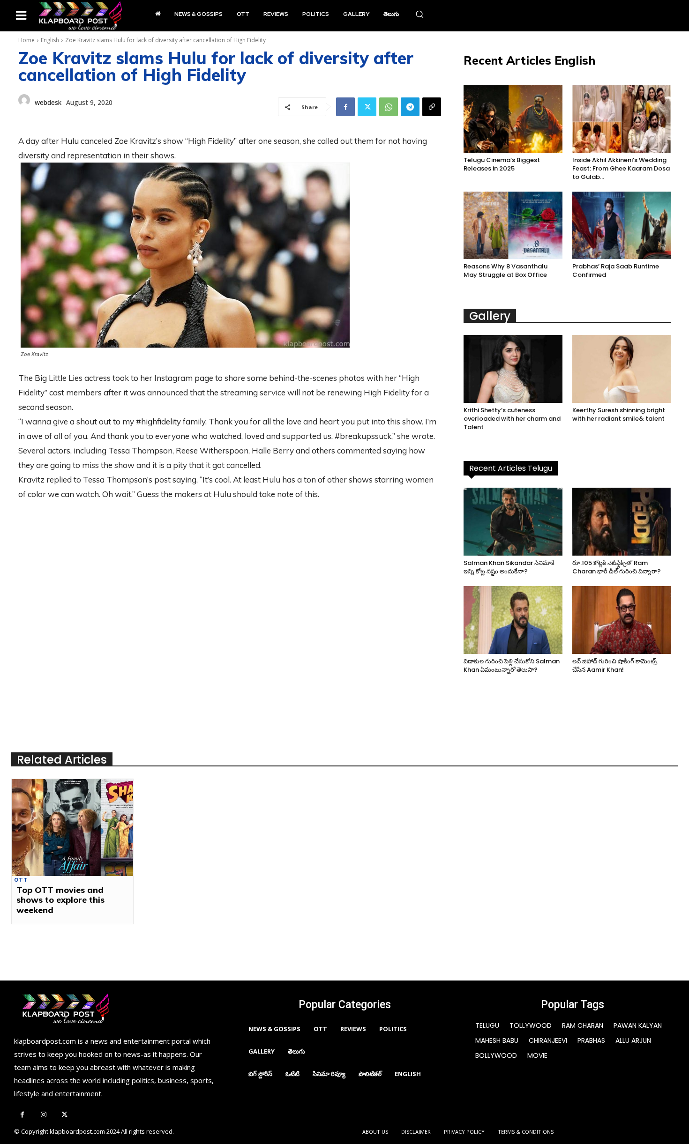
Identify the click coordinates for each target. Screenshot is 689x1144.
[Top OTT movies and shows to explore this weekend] (72, 827)
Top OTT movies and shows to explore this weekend (60, 899)
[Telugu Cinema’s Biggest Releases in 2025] (513, 119)
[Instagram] (43, 1115)
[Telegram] (410, 106)
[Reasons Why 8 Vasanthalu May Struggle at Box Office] (513, 226)
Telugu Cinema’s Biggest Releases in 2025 (502, 164)
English (50, 40)
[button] (419, 14)
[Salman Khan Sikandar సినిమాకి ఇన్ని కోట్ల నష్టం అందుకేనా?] (513, 522)
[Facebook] (345, 106)
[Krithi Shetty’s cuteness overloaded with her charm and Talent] (513, 369)
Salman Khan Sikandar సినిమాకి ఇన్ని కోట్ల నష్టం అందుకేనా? (509, 567)
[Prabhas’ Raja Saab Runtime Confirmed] (621, 226)
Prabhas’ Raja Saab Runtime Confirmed (615, 270)
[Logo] (80, 15)
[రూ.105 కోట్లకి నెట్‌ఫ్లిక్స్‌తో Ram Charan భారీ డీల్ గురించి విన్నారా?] (621, 522)
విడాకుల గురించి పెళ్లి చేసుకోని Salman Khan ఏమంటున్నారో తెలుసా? (512, 665)
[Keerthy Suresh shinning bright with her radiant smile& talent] (621, 369)
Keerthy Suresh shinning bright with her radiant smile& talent (618, 414)
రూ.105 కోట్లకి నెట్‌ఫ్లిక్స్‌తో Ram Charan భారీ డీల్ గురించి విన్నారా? (616, 567)
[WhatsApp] (388, 106)
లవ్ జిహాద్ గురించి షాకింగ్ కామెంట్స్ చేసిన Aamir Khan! (614, 665)
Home (26, 40)
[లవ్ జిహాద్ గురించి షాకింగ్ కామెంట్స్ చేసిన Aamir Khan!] (621, 620)
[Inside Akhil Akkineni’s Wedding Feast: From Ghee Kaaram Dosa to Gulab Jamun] (621, 119)
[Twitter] (367, 106)
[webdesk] (24, 102)
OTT (21, 880)
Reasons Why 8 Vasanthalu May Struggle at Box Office (505, 270)
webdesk (48, 102)
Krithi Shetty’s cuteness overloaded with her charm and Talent (512, 418)
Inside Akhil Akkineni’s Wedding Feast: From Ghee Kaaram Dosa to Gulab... (621, 168)
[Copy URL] (431, 106)
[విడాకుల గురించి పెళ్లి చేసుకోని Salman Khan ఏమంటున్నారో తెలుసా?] (513, 620)
